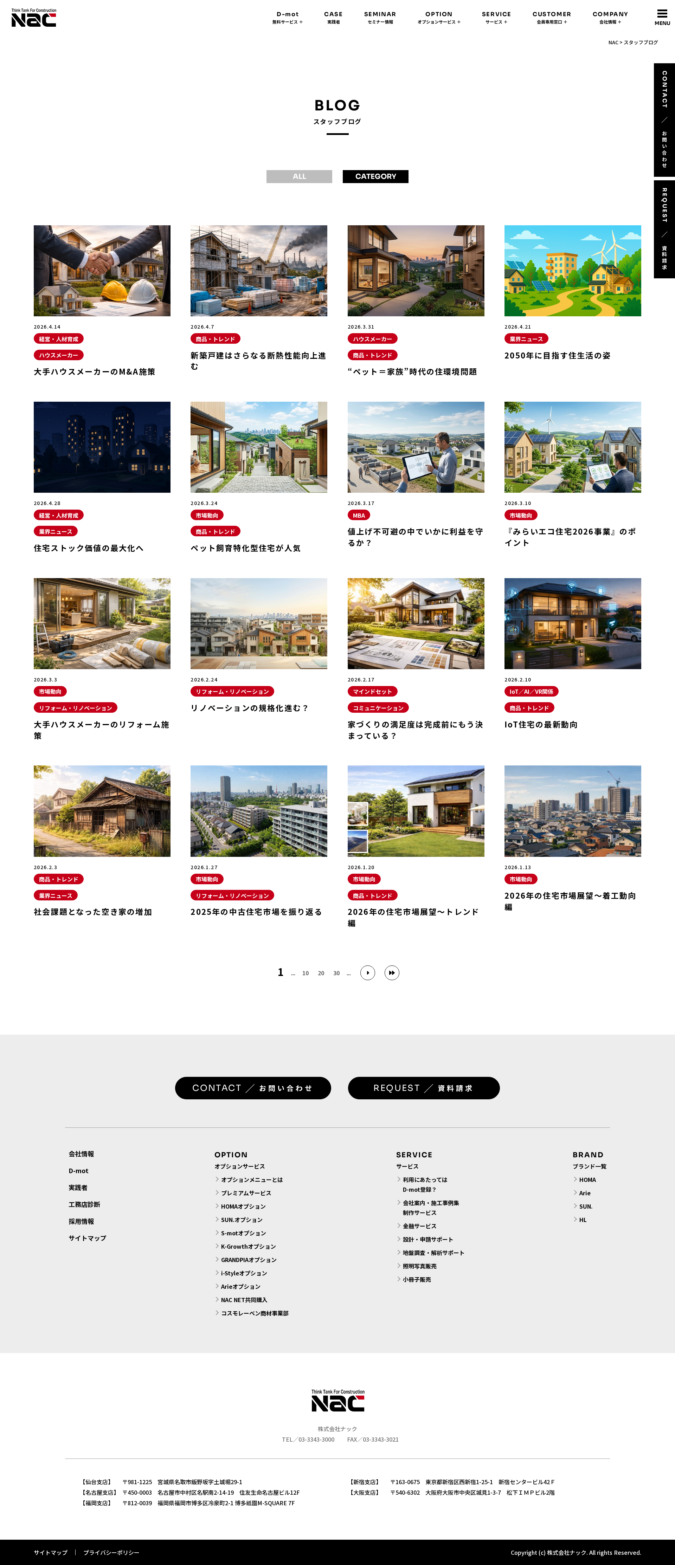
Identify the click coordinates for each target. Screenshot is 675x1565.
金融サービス (420, 1226)
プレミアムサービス (246, 1193)
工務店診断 (84, 1204)
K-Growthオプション (248, 1246)
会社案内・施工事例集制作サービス (431, 1207)
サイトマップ (88, 1237)
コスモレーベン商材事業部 (255, 1313)
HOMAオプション (243, 1206)
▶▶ (392, 972)
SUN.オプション (242, 1219)
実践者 (78, 1187)
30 (336, 973)
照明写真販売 (420, 1266)
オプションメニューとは (252, 1179)
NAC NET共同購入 (244, 1299)
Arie (585, 1193)
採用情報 (81, 1221)
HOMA (587, 1179)
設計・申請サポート (428, 1239)
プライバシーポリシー (111, 1552)
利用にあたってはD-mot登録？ (425, 1184)
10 (305, 973)
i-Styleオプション (244, 1273)
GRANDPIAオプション (249, 1259)
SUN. (586, 1206)
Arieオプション (241, 1286)
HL (583, 1219)
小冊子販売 (417, 1279)
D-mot (79, 1170)
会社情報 (81, 1153)
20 (321, 973)
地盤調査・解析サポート (434, 1252)
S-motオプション (243, 1233)
